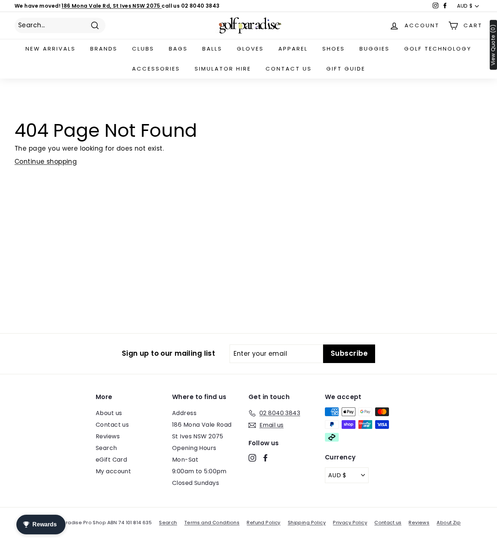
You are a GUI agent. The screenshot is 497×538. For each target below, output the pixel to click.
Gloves (250, 48)
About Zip (449, 522)
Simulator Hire (223, 68)
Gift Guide (345, 68)
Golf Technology (438, 48)
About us (109, 413)
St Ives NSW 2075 (197, 436)
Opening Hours (194, 448)
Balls (212, 48)
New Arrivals (50, 48)
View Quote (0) (493, 44)
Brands (104, 48)
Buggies (374, 48)
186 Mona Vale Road (202, 425)
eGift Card (111, 459)
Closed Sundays (195, 483)
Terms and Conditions (212, 522)
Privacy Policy (350, 522)
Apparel (293, 48)
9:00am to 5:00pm (199, 471)
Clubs (143, 48)
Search (106, 448)
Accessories (156, 68)
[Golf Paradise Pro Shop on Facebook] (265, 457)
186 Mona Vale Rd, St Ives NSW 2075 (111, 5)
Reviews (108, 436)
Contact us (289, 68)
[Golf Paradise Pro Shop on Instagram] (252, 457)
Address (184, 413)
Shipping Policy (307, 522)
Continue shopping (46, 161)
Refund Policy (264, 522)
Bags (178, 48)
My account (113, 471)
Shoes (333, 48)
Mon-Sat (185, 459)
